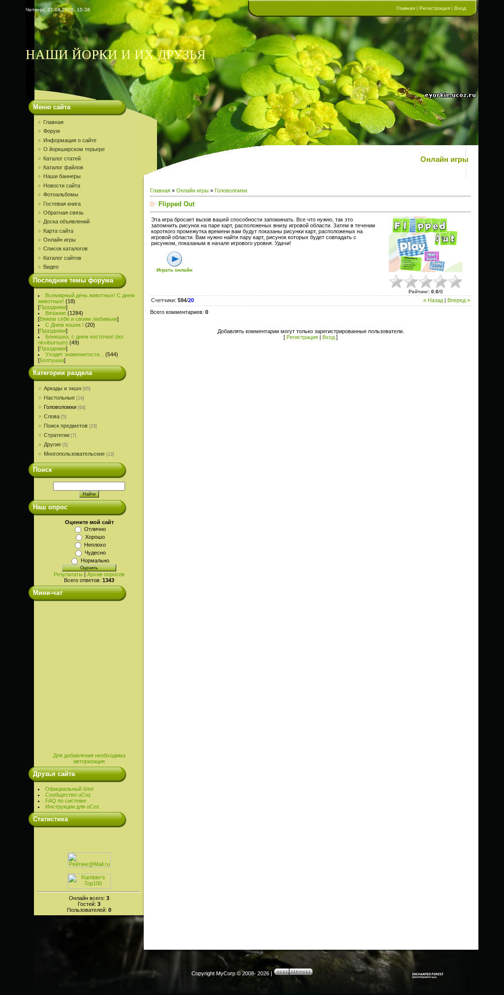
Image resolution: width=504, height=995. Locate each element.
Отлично (95, 529)
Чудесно (95, 553)
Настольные (59, 398)
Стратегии (56, 435)
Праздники (52, 307)
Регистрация (434, 8)
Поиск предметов (66, 426)
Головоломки (60, 407)
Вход (460, 8)
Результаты (68, 574)
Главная (405, 8)
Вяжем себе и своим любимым (78, 319)
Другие (52, 444)
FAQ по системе (65, 801)
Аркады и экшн (62, 388)
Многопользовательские (74, 454)
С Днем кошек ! (64, 325)
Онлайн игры (192, 190)
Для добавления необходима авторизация (89, 758)
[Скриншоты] (426, 244)
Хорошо (95, 537)
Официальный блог (69, 789)
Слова (52, 416)
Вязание (55, 313)
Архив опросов (106, 574)
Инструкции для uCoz (72, 806)
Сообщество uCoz (68, 795)
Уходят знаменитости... (74, 354)
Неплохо (95, 545)
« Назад (433, 300)
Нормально (95, 560)
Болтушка (51, 360)
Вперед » (458, 300)
